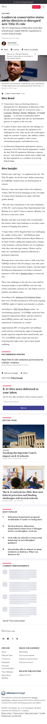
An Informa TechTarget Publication (23, 2)
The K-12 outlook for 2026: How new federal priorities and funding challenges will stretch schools (23, 495)
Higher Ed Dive (25, 675)
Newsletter (6, 662)
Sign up (23, 408)
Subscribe (36, 7)
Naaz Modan (12, 42)
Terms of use (18, 713)
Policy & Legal (17, 378)
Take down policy (31, 713)
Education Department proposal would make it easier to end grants (25, 518)
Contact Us (6, 659)
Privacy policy (6, 713)
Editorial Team (7, 655)
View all (5, 620)
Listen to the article (15, 93)
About (4, 652)
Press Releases (7, 672)
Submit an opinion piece (28, 659)
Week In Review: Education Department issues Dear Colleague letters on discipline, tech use (25, 528)
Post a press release (17, 620)
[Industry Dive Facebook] (8, 638)
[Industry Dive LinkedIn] (3, 638)
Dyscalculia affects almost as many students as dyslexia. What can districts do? (25, 552)
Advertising (23, 652)
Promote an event (26, 662)
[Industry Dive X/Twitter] (12, 638)
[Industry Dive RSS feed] (17, 638)
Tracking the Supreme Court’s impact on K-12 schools (19, 454)
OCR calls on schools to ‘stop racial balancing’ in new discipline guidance (25, 540)
